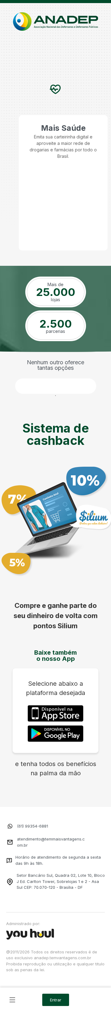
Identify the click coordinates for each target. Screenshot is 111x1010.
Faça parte (56, 386)
